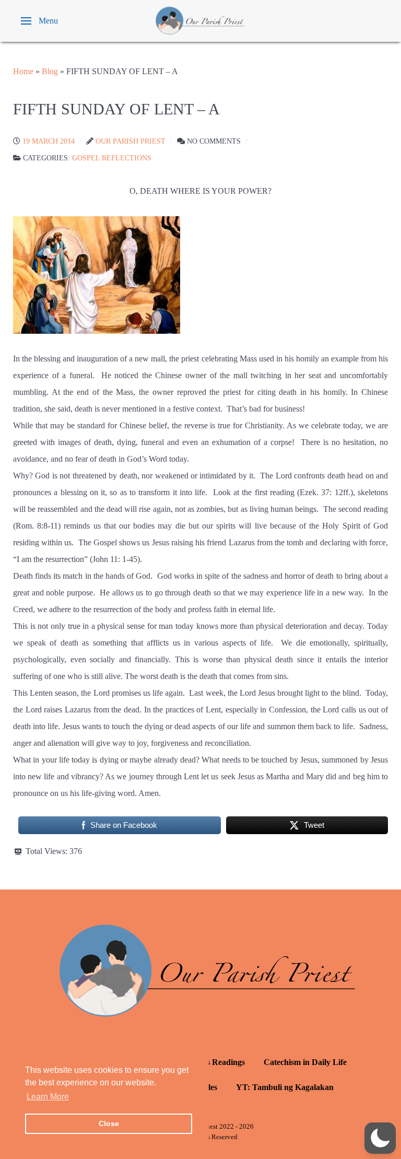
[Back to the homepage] (200, 21)
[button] (39, 21)
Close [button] (109, 1123)
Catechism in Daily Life (305, 1062)
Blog (50, 71)
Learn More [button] (48, 1096)
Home (23, 71)
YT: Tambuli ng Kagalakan (285, 1087)
